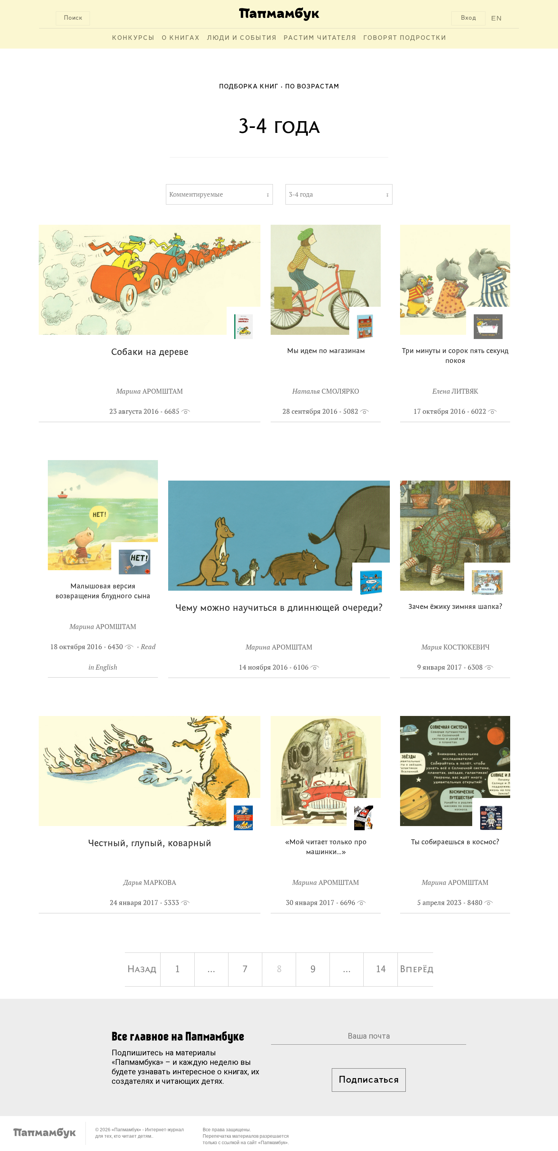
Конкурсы (133, 38)
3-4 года (301, 194)
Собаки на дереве (149, 352)
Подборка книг (249, 87)
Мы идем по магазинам (326, 351)
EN (496, 18)
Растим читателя (320, 38)
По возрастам (312, 87)
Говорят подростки (404, 38)
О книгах (181, 38)
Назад (141, 969)
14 (381, 969)
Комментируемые (196, 194)
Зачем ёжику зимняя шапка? (455, 607)
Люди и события (242, 38)
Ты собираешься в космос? (455, 842)
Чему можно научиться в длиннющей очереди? (279, 608)
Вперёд (416, 969)
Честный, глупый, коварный (149, 843)
